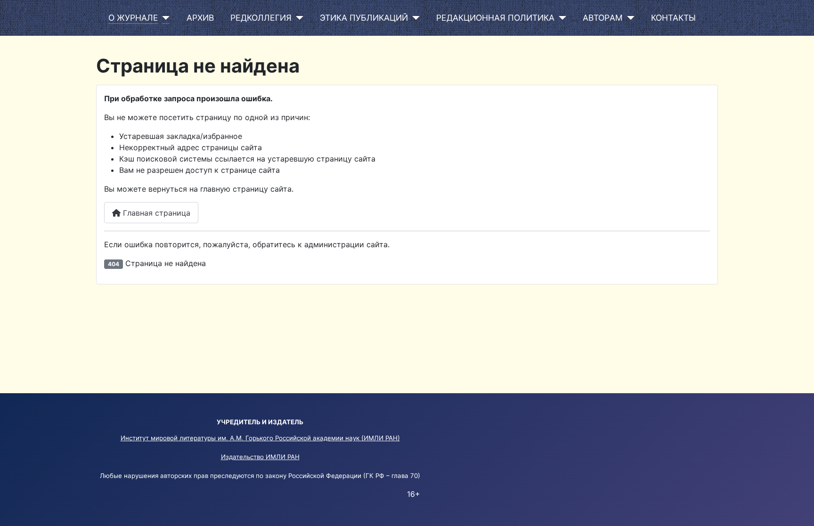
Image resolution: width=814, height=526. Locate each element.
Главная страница (155, 213)
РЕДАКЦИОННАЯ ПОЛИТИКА (495, 18)
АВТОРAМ (603, 18)
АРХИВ (200, 18)
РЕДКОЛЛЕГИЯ (261, 18)
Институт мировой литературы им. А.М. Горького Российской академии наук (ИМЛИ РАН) (260, 438)
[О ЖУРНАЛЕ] (164, 18)
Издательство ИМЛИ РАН (260, 457)
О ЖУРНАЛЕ (133, 18)
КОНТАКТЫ (673, 18)
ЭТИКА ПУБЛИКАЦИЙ (364, 18)
